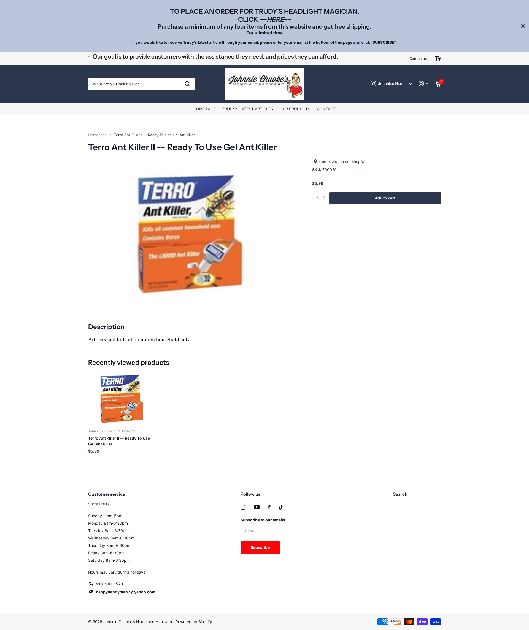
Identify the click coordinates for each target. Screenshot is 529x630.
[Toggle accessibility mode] (438, 58)
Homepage (97, 135)
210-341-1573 (109, 584)
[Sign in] (423, 84)
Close (523, 26)
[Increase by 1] (325, 193)
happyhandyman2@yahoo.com (125, 592)
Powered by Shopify (194, 621)
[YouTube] (257, 507)
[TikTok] (281, 507)
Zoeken (187, 84)
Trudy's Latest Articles (247, 108)
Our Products (295, 108)
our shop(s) (355, 161)
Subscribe (260, 547)
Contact (326, 108)
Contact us (418, 58)
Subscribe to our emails (263, 519)
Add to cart (385, 197)
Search (400, 494)
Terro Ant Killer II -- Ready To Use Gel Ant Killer (119, 441)
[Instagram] (243, 507)
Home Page (204, 108)
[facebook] (269, 507)
